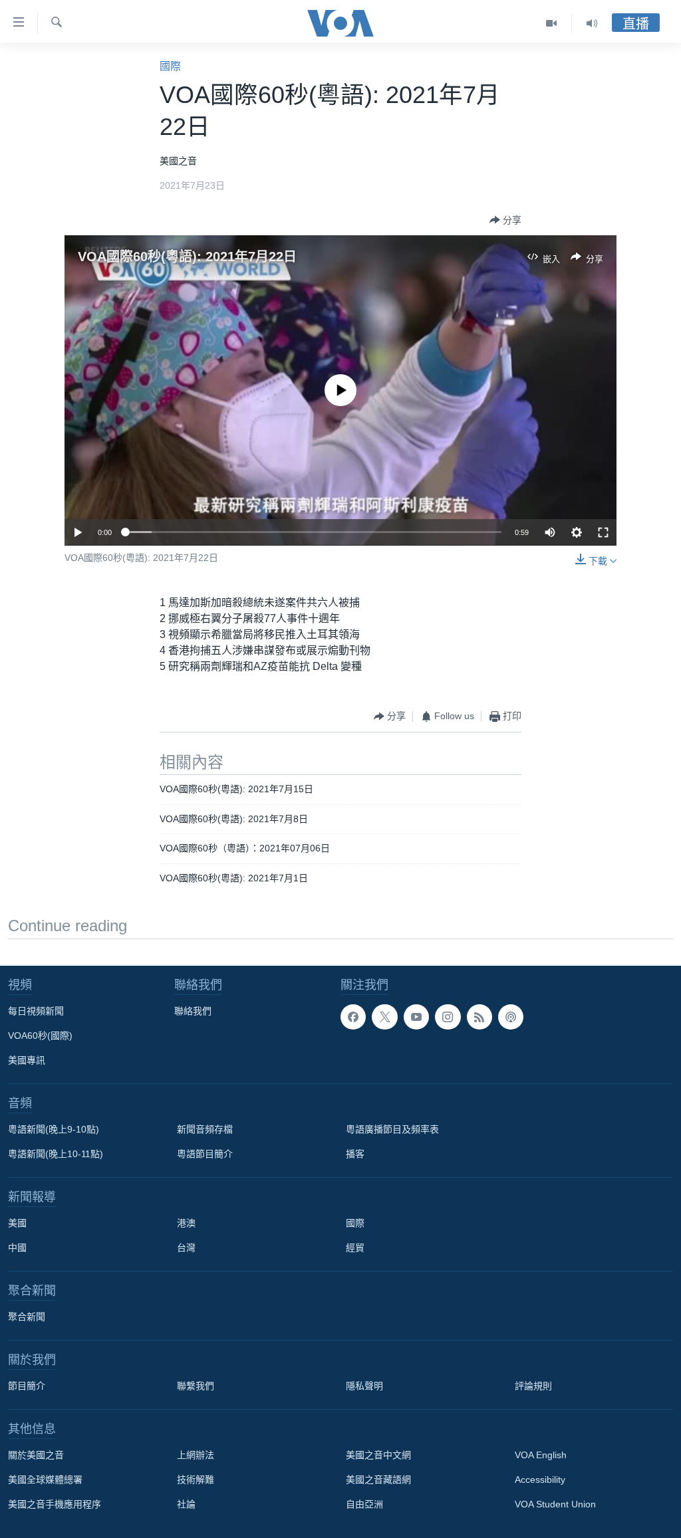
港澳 (186, 1223)
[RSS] (479, 1017)
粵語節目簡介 (205, 1154)
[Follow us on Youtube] (416, 1017)
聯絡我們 (192, 1011)
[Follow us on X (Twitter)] (384, 1017)
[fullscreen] (603, 532)
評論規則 (533, 1385)
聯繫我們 (195, 1385)
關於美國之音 (36, 1455)
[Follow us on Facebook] (353, 1017)
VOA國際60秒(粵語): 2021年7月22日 (187, 256)
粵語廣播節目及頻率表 (392, 1129)
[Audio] (592, 23)
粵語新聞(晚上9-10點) (53, 1129)
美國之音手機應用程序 (54, 1504)
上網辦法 (195, 1455)
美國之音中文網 (378, 1455)
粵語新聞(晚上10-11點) (55, 1154)
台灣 (186, 1247)
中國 (17, 1247)
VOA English (541, 1455)
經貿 (355, 1247)
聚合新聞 (26, 1316)
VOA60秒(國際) (40, 1035)
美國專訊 (26, 1060)
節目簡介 (26, 1385)
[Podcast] (510, 1017)
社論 (186, 1504)
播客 (355, 1154)
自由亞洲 (364, 1504)
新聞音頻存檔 (205, 1129)
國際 (170, 66)
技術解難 (195, 1479)
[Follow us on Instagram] (447, 1017)
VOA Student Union (555, 1504)
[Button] (505, 220)
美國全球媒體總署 (45, 1479)
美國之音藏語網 (378, 1479)
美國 (17, 1223)
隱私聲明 (364, 1385)
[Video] (551, 23)
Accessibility (540, 1479)
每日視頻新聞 (36, 1011)
